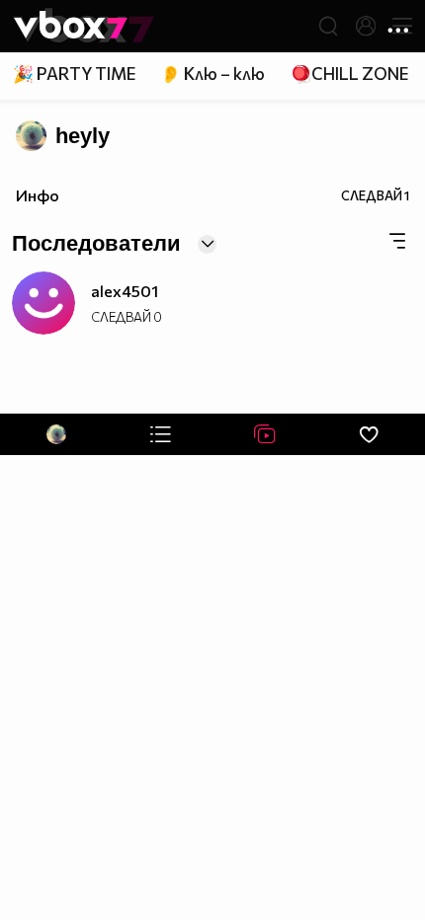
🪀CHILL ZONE (349, 73)
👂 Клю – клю (212, 73)
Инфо (37, 195)
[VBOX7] (71, 26)
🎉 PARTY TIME (74, 73)
